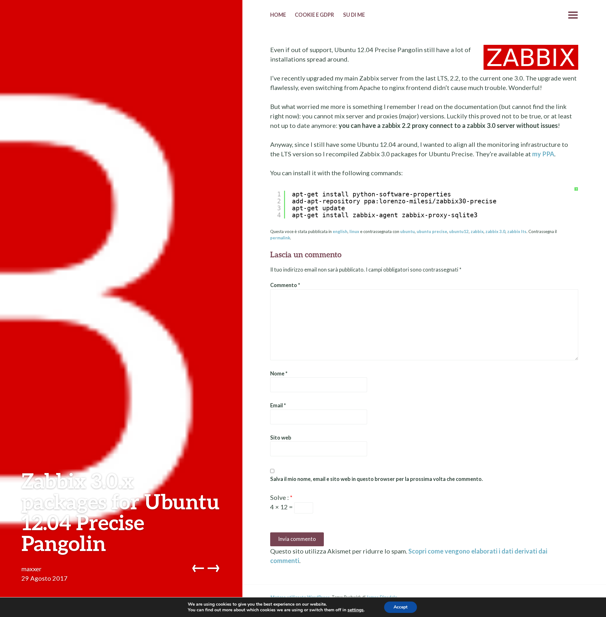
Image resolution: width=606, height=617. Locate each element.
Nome (279, 373)
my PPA (543, 154)
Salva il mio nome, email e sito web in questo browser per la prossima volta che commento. (376, 479)
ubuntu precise (432, 231)
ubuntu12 (459, 231)
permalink (280, 237)
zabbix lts (516, 231)
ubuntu (407, 231)
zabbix (477, 231)
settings (356, 610)
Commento (285, 285)
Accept (400, 607)
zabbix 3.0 (495, 231)
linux (354, 231)
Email (278, 405)
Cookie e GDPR (314, 15)
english (340, 231)
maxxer (31, 568)
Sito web (280, 437)
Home (278, 15)
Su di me (354, 15)
